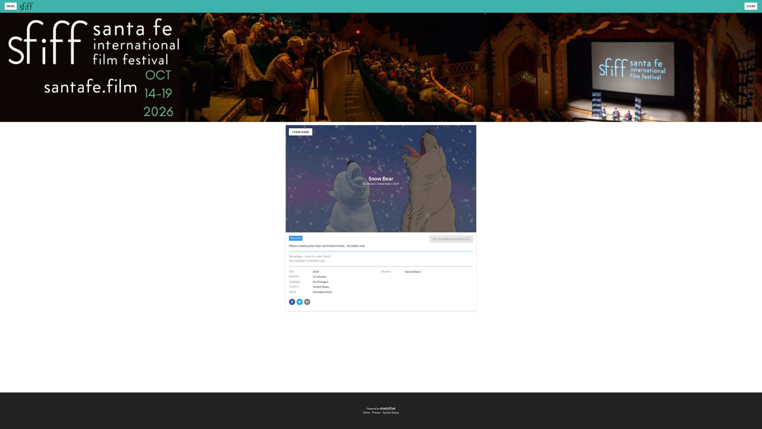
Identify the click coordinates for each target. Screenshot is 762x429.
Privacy (376, 412)
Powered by (373, 408)
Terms (366, 412)
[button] (292, 302)
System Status (391, 412)
